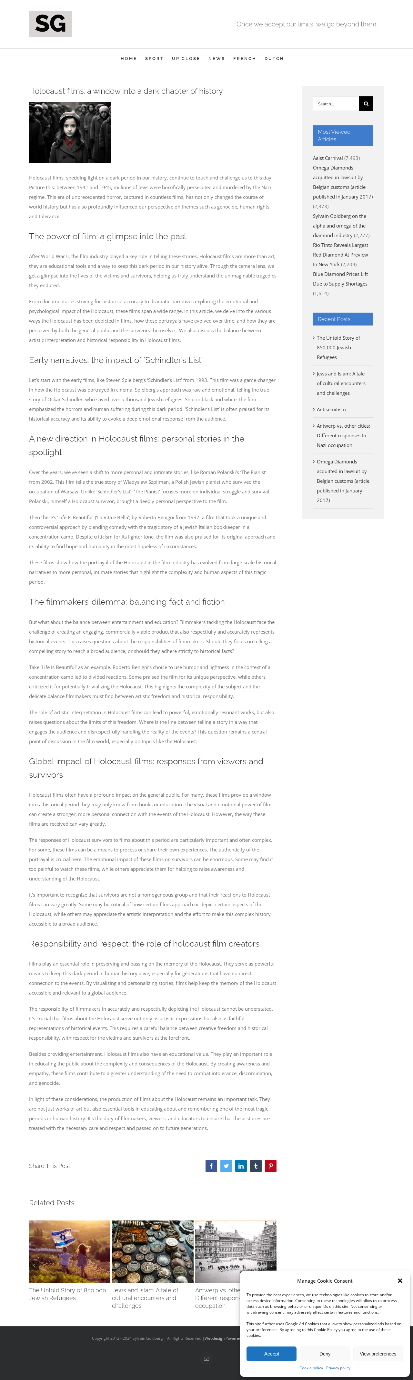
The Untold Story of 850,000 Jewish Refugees (338, 347)
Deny (325, 1353)
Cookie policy (311, 1368)
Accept (271, 1353)
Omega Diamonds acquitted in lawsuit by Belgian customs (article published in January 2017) (343, 480)
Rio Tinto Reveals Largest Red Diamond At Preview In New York (340, 254)
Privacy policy (338, 1368)
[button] (400, 1281)
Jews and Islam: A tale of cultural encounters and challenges (145, 1298)
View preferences (378, 1353)
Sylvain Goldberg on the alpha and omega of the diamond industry (339, 225)
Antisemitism (331, 409)
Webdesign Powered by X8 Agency (235, 1338)
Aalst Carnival (328, 158)
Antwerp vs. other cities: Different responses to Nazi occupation (231, 1298)
